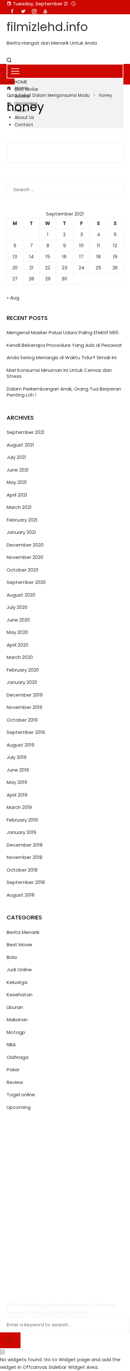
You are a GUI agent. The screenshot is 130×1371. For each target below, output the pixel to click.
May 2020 (17, 632)
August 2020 (21, 595)
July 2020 (17, 607)
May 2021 (17, 482)
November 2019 (24, 707)
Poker (13, 1069)
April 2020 (17, 645)
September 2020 (26, 582)
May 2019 (17, 782)
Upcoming (19, 1107)
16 (64, 256)
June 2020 (18, 620)
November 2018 (24, 857)
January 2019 (21, 832)
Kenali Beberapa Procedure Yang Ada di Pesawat (64, 345)
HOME (21, 82)
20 (15, 267)
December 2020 (25, 545)
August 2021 (20, 444)
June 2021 (18, 469)
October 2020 (22, 570)
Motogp (16, 1032)
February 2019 (22, 820)
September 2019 (26, 732)
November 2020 (25, 557)
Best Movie (19, 944)
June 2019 (18, 770)
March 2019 (19, 807)
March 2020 (20, 657)
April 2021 (17, 494)
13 (15, 256)
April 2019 (17, 795)
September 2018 (26, 882)
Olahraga (17, 1057)
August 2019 (20, 745)
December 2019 (25, 695)
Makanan (17, 1019)
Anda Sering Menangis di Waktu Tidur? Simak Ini (61, 357)
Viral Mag (38, 1312)
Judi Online (19, 969)
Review (15, 1082)
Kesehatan (19, 994)
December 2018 (25, 845)
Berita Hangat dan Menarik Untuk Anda (52, 43)
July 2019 (17, 757)
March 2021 (19, 507)
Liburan (15, 1007)
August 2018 (20, 895)
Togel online (21, 1094)
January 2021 (21, 532)
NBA (11, 1044)
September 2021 (25, 432)
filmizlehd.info (47, 26)
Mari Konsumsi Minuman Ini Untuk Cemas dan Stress (59, 373)
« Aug (13, 297)
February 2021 (22, 519)
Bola (12, 957)
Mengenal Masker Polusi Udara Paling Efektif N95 (63, 332)
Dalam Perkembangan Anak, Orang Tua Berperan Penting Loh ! (64, 391)
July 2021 (16, 457)
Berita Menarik (23, 932)
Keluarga (17, 982)
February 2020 (23, 670)
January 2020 (22, 682)
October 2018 (22, 870)
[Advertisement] (65, 1206)
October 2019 (22, 720)
